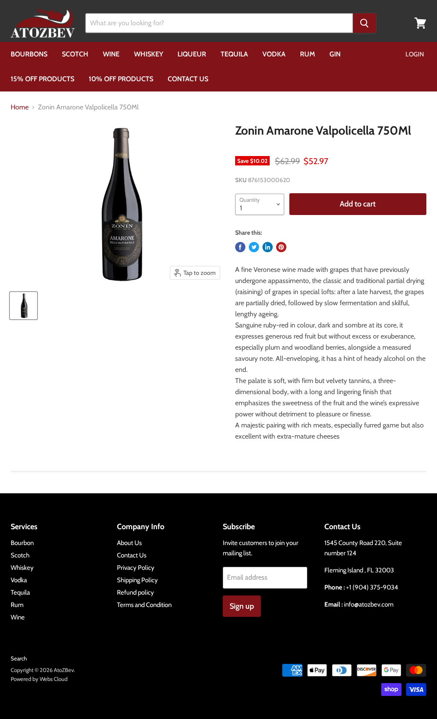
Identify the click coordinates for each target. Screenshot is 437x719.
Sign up (242, 606)
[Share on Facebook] (240, 247)
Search (19, 658)
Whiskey (148, 54)
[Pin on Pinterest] (281, 247)
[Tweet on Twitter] (254, 247)
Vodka (274, 54)
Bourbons (29, 54)
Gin (335, 54)
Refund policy (135, 592)
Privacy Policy (135, 568)
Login (414, 54)
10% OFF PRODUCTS (121, 79)
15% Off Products (42, 79)
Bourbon (22, 543)
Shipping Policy (137, 580)
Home (20, 107)
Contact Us (188, 79)
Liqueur (192, 54)
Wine (111, 54)
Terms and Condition (144, 605)
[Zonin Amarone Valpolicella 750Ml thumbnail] (23, 305)
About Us (129, 543)
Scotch (75, 54)
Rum (307, 54)
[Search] (364, 23)
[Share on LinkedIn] (267, 247)
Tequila (234, 54)
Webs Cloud (53, 678)
